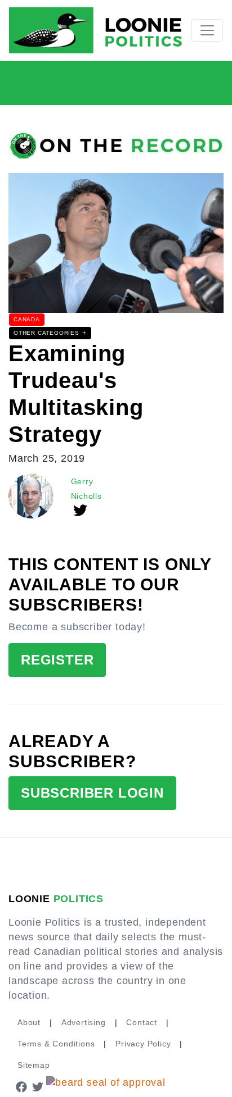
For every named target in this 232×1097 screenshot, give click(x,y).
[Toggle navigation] (207, 30)
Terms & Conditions (56, 1043)
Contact (141, 1022)
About (29, 1022)
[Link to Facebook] (21, 1086)
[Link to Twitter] (38, 1086)
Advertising (83, 1022)
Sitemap (33, 1064)
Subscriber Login (92, 792)
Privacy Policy (143, 1043)
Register (57, 659)
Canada (27, 319)
